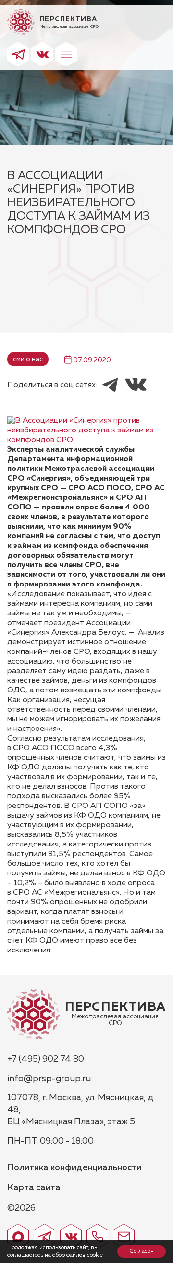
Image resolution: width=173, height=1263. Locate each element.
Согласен (141, 1251)
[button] (66, 54)
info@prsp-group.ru (49, 1078)
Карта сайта (34, 1188)
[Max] (18, 1236)
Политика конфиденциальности (74, 1167)
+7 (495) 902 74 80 (45, 1059)
